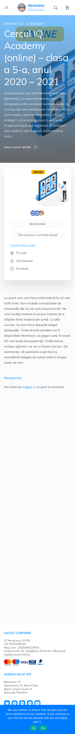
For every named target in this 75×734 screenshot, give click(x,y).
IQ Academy (35, 24)
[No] (70, 719)
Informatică (14, 24)
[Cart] (67, 7)
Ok (34, 728)
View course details (18, 147)
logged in (29, 387)
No (43, 728)
